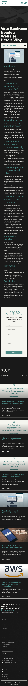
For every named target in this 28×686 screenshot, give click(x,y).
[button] (25, 46)
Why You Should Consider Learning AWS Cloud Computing (12, 584)
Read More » (6, 415)
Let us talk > (7, 610)
